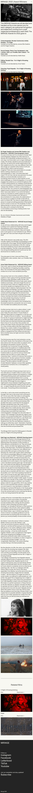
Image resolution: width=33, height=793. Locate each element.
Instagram (6, 755)
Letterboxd (6, 760)
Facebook (6, 758)
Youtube (5, 766)
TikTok (4, 763)
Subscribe (6, 774)
